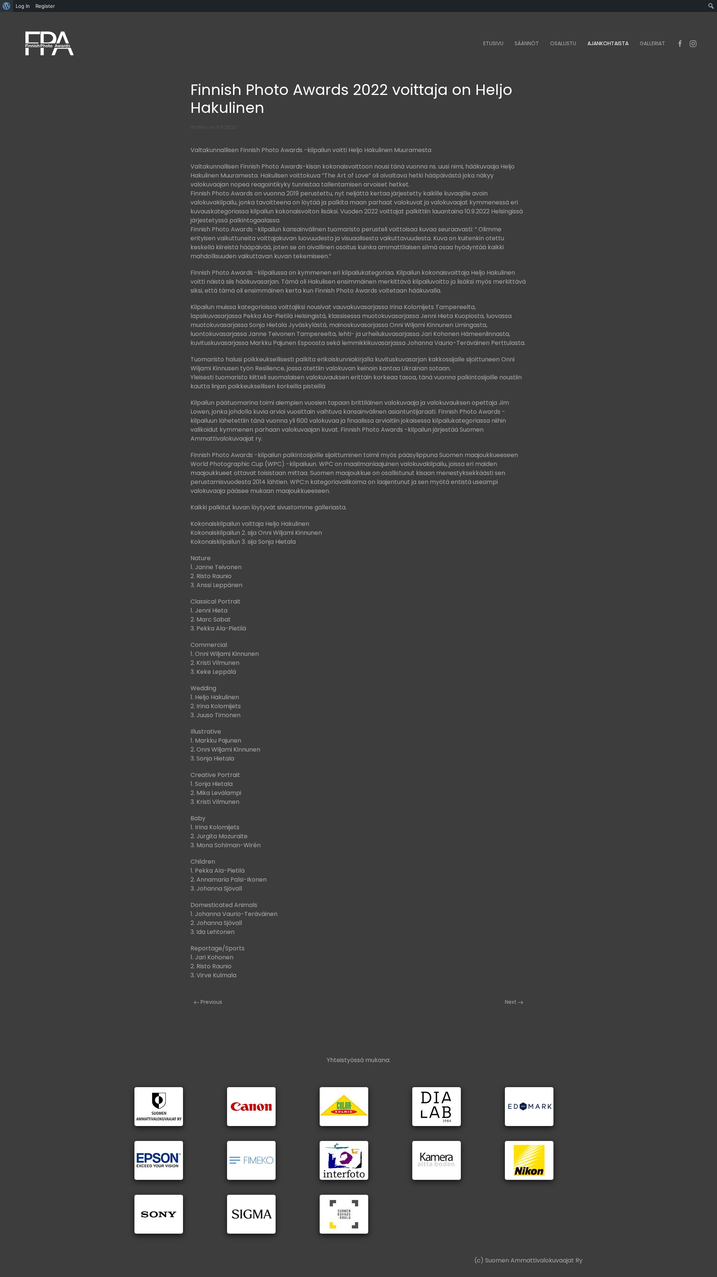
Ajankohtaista (607, 43)
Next (511, 1002)
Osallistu (563, 43)
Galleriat (652, 43)
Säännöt (527, 43)
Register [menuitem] (45, 6)
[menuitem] (6, 6)
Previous (210, 1002)
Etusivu (493, 43)
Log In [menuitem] (23, 6)
